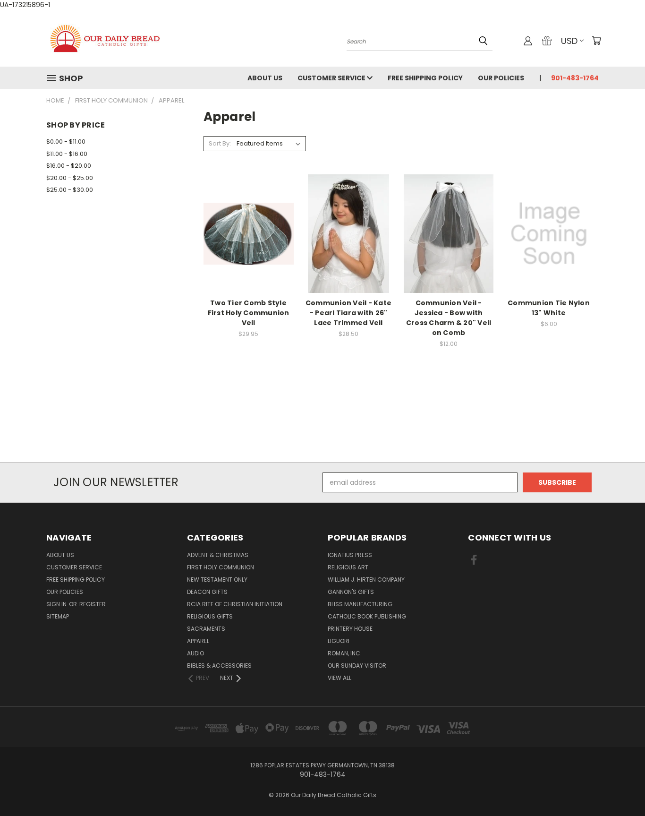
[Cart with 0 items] (596, 40)
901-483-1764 (575, 78)
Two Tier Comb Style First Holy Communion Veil (248, 312)
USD (569, 41)
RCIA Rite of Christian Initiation (234, 604)
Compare (245, 233)
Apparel (198, 641)
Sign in (57, 604)
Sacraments (206, 629)
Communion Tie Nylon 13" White (549, 308)
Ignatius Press (350, 555)
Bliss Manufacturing (360, 604)
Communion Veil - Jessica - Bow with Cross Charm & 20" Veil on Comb (449, 317)
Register (92, 604)
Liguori (338, 641)
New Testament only (217, 579)
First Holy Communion (220, 567)
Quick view (248, 214)
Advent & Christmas (217, 555)
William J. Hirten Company (366, 579)
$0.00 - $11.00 (65, 141)
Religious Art (348, 567)
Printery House (350, 629)
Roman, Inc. (345, 653)
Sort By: (220, 143)
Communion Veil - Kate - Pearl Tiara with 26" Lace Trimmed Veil (348, 312)
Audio (195, 653)
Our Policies (501, 78)
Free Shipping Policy (425, 78)
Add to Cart (248, 250)
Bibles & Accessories (219, 665)
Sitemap (57, 616)
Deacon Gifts (207, 592)
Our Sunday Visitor (357, 665)
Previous (620, 786)
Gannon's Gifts (351, 592)
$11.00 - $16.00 (66, 153)
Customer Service (332, 78)
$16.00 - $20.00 (68, 165)
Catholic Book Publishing (367, 616)
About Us (264, 78)
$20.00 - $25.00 (69, 177)
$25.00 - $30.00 (69, 189)
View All (339, 678)
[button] (322, 445)
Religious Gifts (210, 616)
